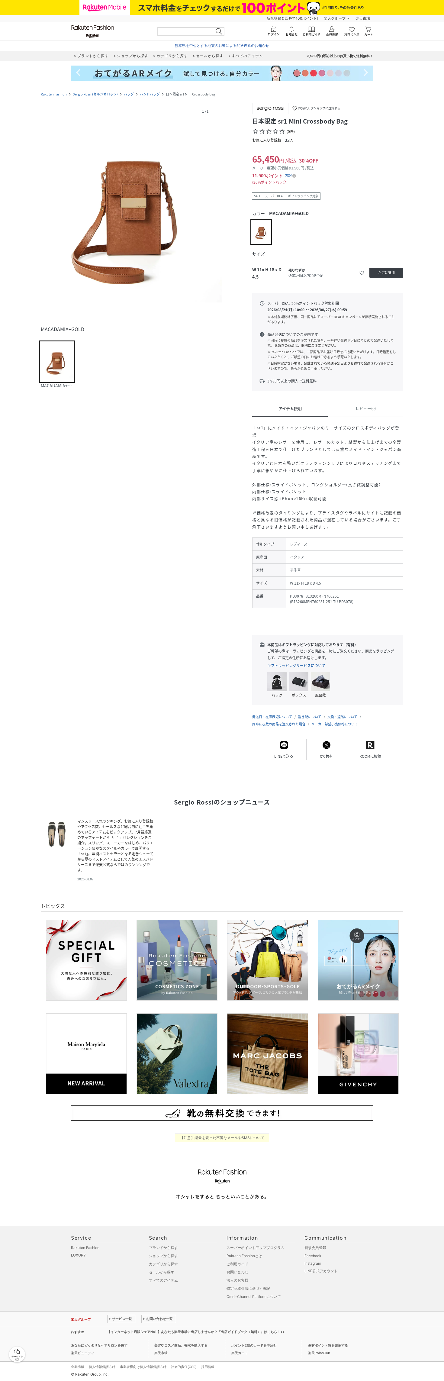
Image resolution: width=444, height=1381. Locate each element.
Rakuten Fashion (54, 94)
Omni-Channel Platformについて (254, 1296)
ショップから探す (163, 1256)
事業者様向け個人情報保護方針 (143, 1367)
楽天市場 (363, 18)
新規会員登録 (315, 1247)
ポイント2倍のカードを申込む (254, 1345)
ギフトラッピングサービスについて (296, 665)
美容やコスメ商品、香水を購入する (181, 1345)
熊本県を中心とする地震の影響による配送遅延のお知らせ (222, 45)
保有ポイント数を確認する (328, 1345)
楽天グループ (335, 18)
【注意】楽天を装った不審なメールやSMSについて (222, 1137)
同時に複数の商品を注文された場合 (278, 724)
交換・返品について (342, 716)
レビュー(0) (366, 408)
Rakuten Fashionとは (244, 1256)
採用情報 (207, 1367)
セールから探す (161, 1272)
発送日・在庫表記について (272, 716)
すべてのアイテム (163, 1280)
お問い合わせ (237, 1272)
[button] (131, 212)
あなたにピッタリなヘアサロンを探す (99, 1345)
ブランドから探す (163, 1247)
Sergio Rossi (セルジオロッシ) (95, 94)
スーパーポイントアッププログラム (256, 1247)
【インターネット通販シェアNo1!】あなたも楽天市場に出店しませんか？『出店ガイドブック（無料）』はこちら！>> (196, 1332)
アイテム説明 (290, 408)
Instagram (312, 1263)
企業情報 (77, 1367)
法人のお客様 (237, 1280)
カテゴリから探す (163, 1264)
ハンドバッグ (150, 94)
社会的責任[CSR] (184, 1367)
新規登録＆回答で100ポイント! (292, 18)
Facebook (312, 1256)
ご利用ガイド (237, 1264)
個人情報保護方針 (102, 1367)
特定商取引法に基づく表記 (248, 1288)
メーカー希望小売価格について (334, 724)
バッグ (129, 94)
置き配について (309, 716)
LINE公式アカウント (321, 1271)
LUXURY (78, 1255)
